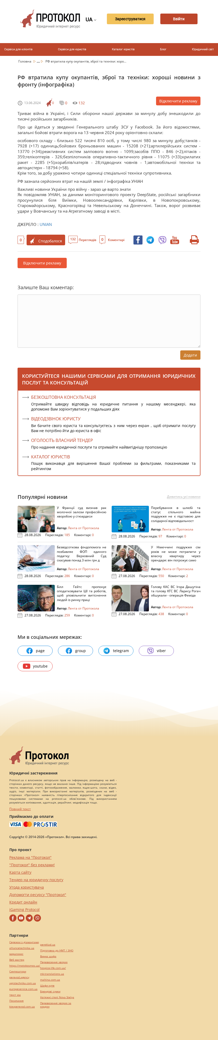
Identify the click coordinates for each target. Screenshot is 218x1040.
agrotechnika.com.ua (22, 983)
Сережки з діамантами (24, 942)
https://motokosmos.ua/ (24, 965)
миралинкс (16, 954)
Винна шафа (48, 956)
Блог (163, 49)
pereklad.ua (47, 944)
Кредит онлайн (23, 902)
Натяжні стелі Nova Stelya (57, 997)
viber (161, 650)
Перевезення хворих (54, 962)
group (80, 650)
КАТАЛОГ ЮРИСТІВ (50, 457)
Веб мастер (16, 960)
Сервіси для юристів (72, 49)
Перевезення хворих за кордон (55, 1004)
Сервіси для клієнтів (18, 49)
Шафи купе (47, 985)
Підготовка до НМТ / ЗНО (56, 950)
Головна (25, 61)
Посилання (16, 1000)
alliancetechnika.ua (21, 948)
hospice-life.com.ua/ (53, 968)
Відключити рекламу (178, 100)
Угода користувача (26, 887)
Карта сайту (20, 872)
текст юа (15, 995)
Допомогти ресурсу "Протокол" (37, 894)
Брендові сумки (50, 991)
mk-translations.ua (52, 974)
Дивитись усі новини (183, 497)
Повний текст (20, 809)
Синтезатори (17, 971)
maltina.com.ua (50, 979)
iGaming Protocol (24, 909)
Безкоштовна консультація (63, 397)
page (40, 650)
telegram (121, 650)
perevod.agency (19, 977)
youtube (40, 666)
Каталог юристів (123, 49)
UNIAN (46, 224)
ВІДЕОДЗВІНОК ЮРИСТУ (56, 419)
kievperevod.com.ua (22, 1006)
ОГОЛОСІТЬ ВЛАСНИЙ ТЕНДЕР (62, 440)
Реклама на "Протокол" (30, 857)
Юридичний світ (203, 49)
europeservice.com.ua (23, 989)
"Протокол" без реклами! (32, 864)
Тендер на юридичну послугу (36, 879)
